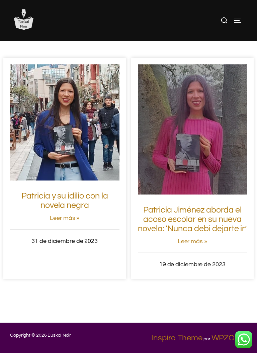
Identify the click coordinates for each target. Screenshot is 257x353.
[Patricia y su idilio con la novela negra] (64, 178)
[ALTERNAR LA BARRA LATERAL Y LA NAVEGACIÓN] (240, 20)
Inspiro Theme (176, 338)
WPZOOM (229, 338)
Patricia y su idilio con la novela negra (64, 201)
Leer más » (64, 218)
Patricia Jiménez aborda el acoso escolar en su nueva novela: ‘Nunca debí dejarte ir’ (192, 219)
